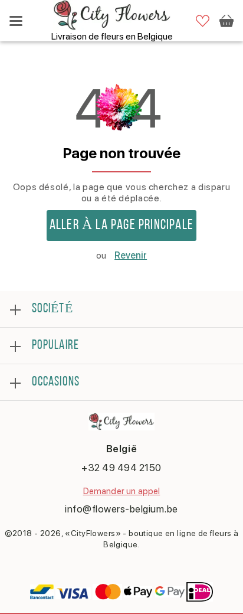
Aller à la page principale (121, 225)
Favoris (202, 21)
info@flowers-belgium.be (121, 509)
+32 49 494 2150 (121, 467)
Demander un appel (121, 491)
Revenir (130, 255)
